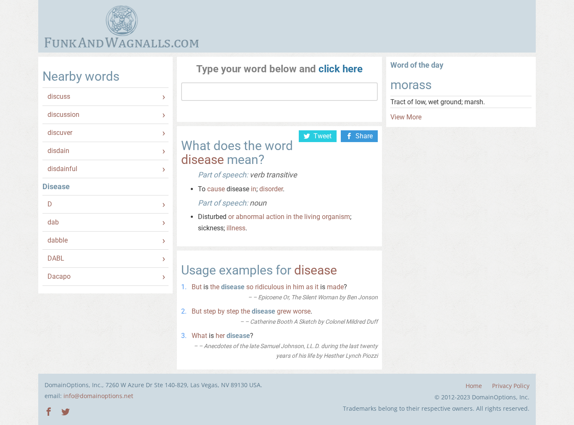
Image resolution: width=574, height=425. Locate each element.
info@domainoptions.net (98, 396)
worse (302, 311)
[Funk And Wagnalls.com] (122, 26)
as (309, 287)
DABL (55, 258)
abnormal (250, 217)
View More (405, 117)
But (197, 287)
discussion (63, 115)
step (209, 311)
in (253, 189)
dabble (57, 240)
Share (364, 136)
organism (336, 217)
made (335, 287)
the (298, 217)
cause (216, 189)
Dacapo (59, 276)
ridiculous (269, 287)
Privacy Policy (510, 386)
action (275, 217)
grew (284, 311)
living (312, 217)
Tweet (322, 136)
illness (235, 228)
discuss (58, 96)
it (317, 287)
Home (474, 386)
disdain (58, 151)
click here (341, 69)
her (220, 336)
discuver (59, 133)
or (231, 217)
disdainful (62, 169)
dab (53, 222)
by (221, 311)
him (298, 287)
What (199, 336)
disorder (271, 189)
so (249, 287)
